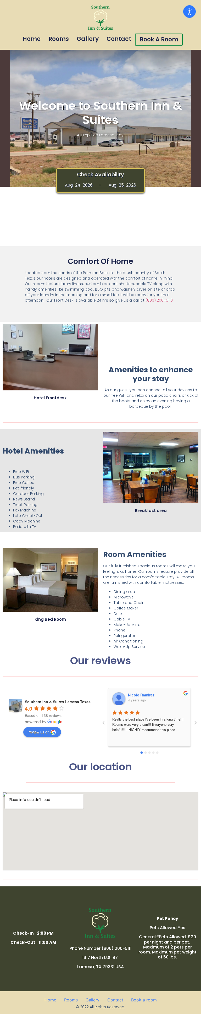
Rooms (58, 39)
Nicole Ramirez (141, 694)
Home (32, 39)
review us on (39, 731)
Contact (119, 39)
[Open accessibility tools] (189, 11)
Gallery (88, 39)
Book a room (158, 39)
